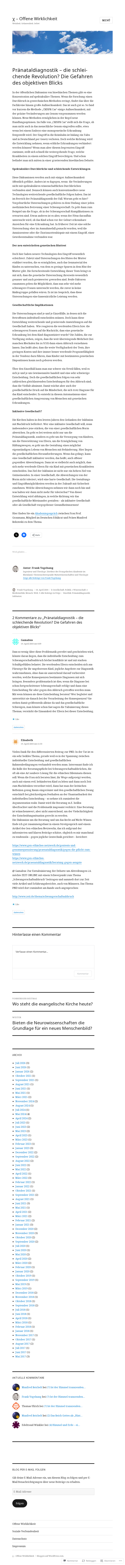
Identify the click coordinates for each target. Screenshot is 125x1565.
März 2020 (21, 1263)
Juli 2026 (20, 1063)
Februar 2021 (23, 1220)
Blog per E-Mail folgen (29, 1469)
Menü (106, 20)
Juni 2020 (20, 1250)
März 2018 (21, 1322)
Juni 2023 (20, 1126)
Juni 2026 (20, 1067)
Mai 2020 (20, 1254)
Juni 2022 (20, 1165)
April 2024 (21, 1118)
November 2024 (24, 1101)
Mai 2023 (20, 1131)
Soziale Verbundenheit (25, 1531)
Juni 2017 (20, 1352)
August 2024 (22, 1105)
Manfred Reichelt (32, 1387)
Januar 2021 (22, 1224)
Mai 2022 (20, 1169)
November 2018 (24, 1297)
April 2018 (21, 1318)
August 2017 (22, 1343)
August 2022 (22, 1161)
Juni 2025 (20, 1088)
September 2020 (24, 1241)
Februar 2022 (23, 1182)
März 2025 (21, 1097)
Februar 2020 (23, 1267)
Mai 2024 (20, 1114)
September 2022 (24, 1156)
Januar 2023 (22, 1148)
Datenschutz (19, 1538)
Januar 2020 (22, 1271)
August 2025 (22, 1084)
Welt (36, 593)
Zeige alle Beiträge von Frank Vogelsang (42, 578)
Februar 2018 (23, 1326)
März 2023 (21, 1139)
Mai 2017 (20, 1356)
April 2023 (21, 1135)
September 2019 (24, 1280)
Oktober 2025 (23, 1075)
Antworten (18, 727)
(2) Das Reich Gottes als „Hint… (64, 1415)
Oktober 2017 (23, 1339)
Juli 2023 (20, 1122)
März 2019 (21, 1288)
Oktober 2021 (23, 1190)
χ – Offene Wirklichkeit (34, 18)
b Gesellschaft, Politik (61, 589)
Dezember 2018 (24, 1292)
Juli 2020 (20, 1246)
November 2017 (24, 1335)
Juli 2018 (20, 1309)
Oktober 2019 (23, 1275)
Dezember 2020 (24, 1229)
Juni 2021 (20, 1203)
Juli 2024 (20, 1109)
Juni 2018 (20, 1314)
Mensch (29, 593)
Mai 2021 (20, 1207)
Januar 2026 (22, 1071)
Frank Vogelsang (25, 589)
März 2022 (21, 1178)
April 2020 (21, 1258)
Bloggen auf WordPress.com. (50, 1556)
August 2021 (22, 1199)
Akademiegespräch (46, 513)
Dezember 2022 (24, 1152)
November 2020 (24, 1233)
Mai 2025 (20, 1092)
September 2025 (24, 1080)
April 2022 (21, 1173)
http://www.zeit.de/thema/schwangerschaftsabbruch (43, 896)
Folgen (20, 1503)
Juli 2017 (20, 1348)
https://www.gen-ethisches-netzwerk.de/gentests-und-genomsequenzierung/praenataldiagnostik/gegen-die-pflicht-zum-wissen (51, 850)
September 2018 (24, 1305)
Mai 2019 (20, 1284)
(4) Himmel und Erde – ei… (64, 1425)
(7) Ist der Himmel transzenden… (66, 1387)
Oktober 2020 (23, 1237)
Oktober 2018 (23, 1301)
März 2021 (21, 1216)
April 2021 (21, 1212)
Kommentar (83, 973)
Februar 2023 (23, 1143)
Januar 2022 (22, 1186)
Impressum (19, 1546)
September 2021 (24, 1195)
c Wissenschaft (79, 589)
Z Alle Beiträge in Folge (50, 593)
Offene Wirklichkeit (24, 1524)
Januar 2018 (22, 1331)
